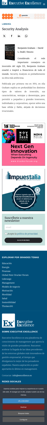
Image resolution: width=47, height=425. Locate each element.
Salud (4, 298)
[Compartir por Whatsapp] (26, 36)
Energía (5, 267)
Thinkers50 (7, 306)
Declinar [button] (23, 407)
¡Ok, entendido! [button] (23, 401)
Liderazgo (6, 279)
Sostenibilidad (9, 302)
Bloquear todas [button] (23, 413)
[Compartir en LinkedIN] (19, 36)
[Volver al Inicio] (21, 4)
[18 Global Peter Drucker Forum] (23, 144)
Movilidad (6, 294)
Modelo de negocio (11, 286)
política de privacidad (27, 234)
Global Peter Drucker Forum (15, 275)
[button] (44, 4)
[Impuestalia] (23, 189)
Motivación (7, 290)
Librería (6, 24)
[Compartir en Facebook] (11, 36)
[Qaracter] (23, 16)
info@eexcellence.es (22, 375)
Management (8, 283)
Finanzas (6, 271)
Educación (7, 263)
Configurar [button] (23, 419)
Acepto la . (23, 234)
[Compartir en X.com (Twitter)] (4, 36)
